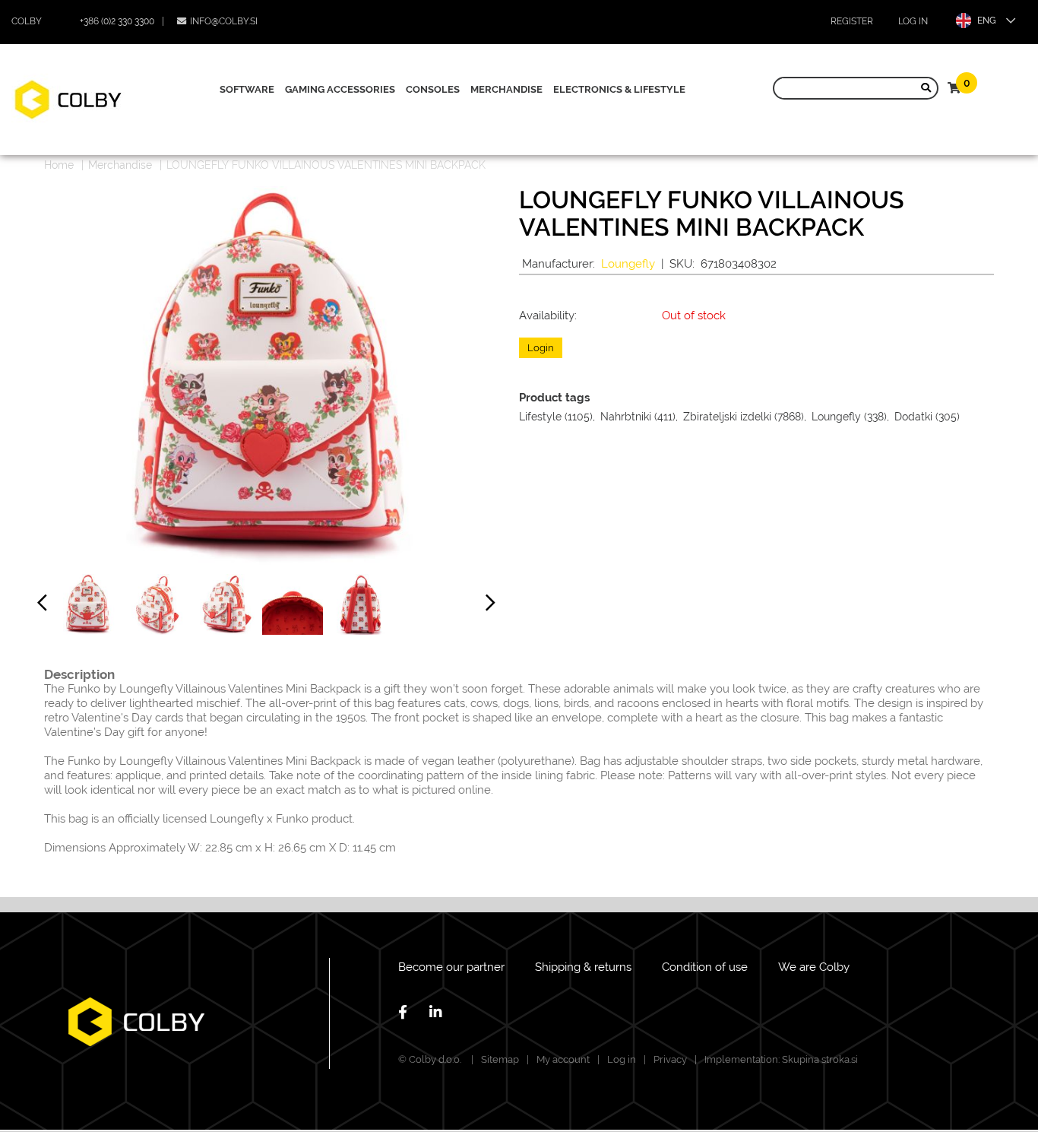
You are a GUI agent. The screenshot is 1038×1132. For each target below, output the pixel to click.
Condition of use (705, 967)
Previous (42, 606)
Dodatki (913, 417)
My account (563, 1059)
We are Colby (814, 967)
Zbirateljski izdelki (727, 417)
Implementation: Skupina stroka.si (781, 1059)
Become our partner (451, 967)
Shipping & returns (583, 967)
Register (852, 21)
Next (490, 606)
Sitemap (500, 1059)
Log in (913, 21)
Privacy (670, 1059)
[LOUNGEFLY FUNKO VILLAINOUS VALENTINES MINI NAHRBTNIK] (87, 604)
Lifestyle (540, 417)
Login (540, 348)
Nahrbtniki (625, 417)
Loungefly (628, 264)
